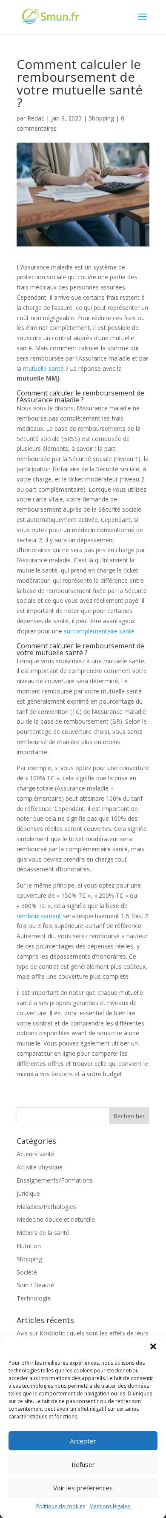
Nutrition (29, 1246)
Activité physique (40, 1167)
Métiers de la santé (43, 1233)
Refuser (83, 1464)
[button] (153, 1346)
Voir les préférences (83, 1488)
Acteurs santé (35, 1154)
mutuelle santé (43, 368)
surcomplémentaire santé (99, 631)
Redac (35, 118)
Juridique (28, 1193)
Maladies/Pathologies (46, 1207)
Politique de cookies (60, 1506)
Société (27, 1272)
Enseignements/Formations (55, 1180)
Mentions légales (109, 1506)
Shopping (101, 118)
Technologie (34, 1298)
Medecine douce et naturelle (56, 1219)
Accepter (83, 1441)
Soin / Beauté (35, 1285)
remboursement (39, 916)
